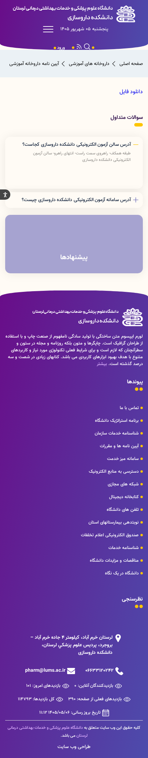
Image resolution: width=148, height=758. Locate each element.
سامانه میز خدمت (123, 458)
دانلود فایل (131, 92)
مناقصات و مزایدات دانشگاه (114, 560)
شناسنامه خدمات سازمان (117, 433)
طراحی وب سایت (74, 747)
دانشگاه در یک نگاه (122, 573)
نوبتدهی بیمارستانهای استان (113, 522)
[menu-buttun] (50, 29)
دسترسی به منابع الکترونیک (114, 471)
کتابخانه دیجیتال (124, 497)
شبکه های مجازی (123, 484)
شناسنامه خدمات (123, 548)
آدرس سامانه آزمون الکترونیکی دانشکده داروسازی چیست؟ (76, 200)
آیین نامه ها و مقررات (119, 446)
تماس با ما (129, 408)
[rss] (79, 48)
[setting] (5, 194)
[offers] (74, 244)
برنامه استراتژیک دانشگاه (117, 420)
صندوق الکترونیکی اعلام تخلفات (110, 535)
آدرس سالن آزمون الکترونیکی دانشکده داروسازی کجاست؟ (76, 145)
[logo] (74, 13)
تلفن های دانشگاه (123, 509)
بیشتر (102, 364)
